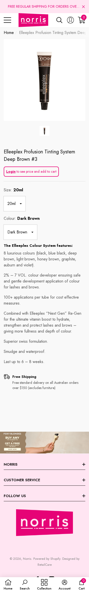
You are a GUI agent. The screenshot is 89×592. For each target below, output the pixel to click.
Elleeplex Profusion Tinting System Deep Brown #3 (39, 155)
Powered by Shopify (46, 558)
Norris (27, 558)
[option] (44, 80)
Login (11, 171)
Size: (13, 190)
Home (9, 32)
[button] (83, 6)
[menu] (7, 20)
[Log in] (70, 20)
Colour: (22, 218)
